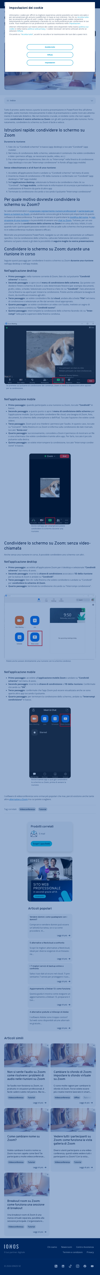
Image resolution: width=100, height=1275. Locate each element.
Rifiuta (20, 31)
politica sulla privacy (36, 29)
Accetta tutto (83, 17)
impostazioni (74, 23)
